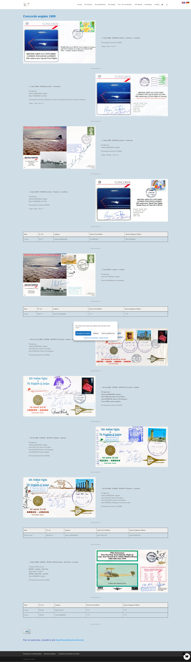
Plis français (88, 4)
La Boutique (148, 4)
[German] (188, 2)
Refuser (95, 333)
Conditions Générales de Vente (68, 654)
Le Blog (156, 4)
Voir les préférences (108, 333)
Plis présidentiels (100, 4)
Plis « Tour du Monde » (125, 4)
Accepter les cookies (83, 333)
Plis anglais (111, 4)
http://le (59, 640)
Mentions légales (103, 337)
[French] (185, 2)
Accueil (79, 4)
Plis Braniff (138, 4)
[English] (183, 2)
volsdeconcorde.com (74, 640)
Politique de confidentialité (91, 337)
